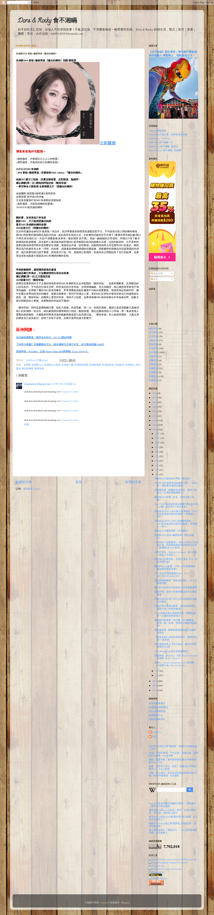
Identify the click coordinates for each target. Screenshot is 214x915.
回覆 (26, 424)
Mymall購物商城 (157, 711)
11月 (157, 438)
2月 (157, 670)
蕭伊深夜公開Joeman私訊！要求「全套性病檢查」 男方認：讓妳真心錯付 (172, 811)
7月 (157, 456)
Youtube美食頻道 (157, 130)
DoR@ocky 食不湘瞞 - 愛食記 (163, 146)
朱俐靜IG (130, 364)
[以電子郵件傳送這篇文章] (61, 360)
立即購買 (108, 143)
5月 (157, 465)
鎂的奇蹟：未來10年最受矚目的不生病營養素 (175, 593)
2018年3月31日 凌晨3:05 (63, 383)
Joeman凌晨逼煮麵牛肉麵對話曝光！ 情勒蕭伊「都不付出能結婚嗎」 (172, 805)
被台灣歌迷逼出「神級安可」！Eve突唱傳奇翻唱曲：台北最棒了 (173, 831)
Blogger (125, 902)
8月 (157, 451)
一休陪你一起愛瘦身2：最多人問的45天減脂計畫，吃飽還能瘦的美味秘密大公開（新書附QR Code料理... (176, 545)
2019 (155, 424)
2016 (155, 685)
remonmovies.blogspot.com (37, 384)
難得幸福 (39, 368)
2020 (155, 420)
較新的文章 (24, 482)
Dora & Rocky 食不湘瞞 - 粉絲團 (165, 150)
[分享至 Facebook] (70, 360)
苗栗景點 (153, 372)
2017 (155, 681)
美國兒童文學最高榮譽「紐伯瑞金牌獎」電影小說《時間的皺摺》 (175, 607)
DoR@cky (157, 732)
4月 (157, 469)
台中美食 (153, 332)
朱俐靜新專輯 (81, 364)
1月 (157, 675)
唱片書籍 (153, 352)
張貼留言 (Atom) (31, 488)
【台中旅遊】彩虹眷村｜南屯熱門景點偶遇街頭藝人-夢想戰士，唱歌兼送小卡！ (173, 53)
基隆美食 (153, 356)
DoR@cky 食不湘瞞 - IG (161, 142)
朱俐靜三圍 (67, 364)
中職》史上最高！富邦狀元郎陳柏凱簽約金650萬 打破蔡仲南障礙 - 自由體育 (173, 774)
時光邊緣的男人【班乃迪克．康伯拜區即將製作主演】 (175, 645)
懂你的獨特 (27, 368)
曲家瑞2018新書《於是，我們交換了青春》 (174, 498)
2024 (155, 402)
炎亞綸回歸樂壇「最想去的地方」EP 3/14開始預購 (44, 337)
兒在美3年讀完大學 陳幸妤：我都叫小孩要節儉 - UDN (173, 747)
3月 (157, 474)
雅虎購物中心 (156, 715)
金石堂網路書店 (157, 703)
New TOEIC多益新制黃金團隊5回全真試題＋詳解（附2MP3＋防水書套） (176, 505)
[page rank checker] (158, 878)
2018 (155, 429)
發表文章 (158, 273)
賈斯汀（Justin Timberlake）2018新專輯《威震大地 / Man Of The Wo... (174, 664)
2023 (155, 406)
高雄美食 (153, 380)
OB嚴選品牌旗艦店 (158, 707)
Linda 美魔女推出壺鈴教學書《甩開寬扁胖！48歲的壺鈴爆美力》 (174, 614)
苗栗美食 (153, 376)
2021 (155, 415)
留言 (155, 279)
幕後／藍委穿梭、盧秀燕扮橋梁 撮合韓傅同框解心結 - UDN (172, 761)
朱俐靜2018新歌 (52, 364)
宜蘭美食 (153, 360)
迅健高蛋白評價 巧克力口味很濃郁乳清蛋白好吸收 (175, 600)
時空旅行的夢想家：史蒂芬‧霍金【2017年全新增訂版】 (175, 560)
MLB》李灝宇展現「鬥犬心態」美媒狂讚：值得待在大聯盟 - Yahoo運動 (173, 754)
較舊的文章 (133, 482)
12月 (157, 433)
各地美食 (153, 348)
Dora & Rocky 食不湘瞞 (47, 21)
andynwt (105, 902)
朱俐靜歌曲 (108, 364)
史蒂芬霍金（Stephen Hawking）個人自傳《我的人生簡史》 (175, 553)
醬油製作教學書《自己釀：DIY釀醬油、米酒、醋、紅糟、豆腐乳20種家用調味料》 (175, 623)
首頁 (78, 482)
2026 (155, 393)
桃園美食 (153, 368)
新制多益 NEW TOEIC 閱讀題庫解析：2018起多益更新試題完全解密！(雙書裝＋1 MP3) (176, 523)
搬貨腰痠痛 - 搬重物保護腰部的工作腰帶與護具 (175, 631)
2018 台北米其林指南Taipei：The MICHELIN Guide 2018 (171, 574)
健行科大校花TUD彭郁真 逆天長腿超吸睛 (175, 587)
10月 (157, 442)
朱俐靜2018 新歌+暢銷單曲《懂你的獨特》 (174, 536)
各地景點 (153, 344)
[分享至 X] (67, 360)
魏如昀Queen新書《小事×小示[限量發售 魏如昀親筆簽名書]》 (174, 567)
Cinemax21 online (69, 391)
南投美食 (153, 328)
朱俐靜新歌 (95, 364)
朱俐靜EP (119, 364)
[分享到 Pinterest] (74, 360)
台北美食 (153, 336)
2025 (155, 397)
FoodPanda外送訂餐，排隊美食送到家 (168, 134)
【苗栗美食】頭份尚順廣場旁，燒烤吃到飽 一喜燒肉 (175, 638)
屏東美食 (153, 364)
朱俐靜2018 (37, 364)
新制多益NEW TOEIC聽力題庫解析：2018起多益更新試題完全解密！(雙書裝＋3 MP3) (175, 514)
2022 (155, 411)
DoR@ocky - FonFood (159, 138)
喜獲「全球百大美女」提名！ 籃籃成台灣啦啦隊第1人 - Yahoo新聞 (172, 767)
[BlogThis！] (64, 360)
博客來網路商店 (157, 719)
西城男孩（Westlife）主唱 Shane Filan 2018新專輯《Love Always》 (52, 351)
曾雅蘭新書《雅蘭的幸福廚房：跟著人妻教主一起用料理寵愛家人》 (175, 491)
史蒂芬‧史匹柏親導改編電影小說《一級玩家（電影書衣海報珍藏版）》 (175, 484)
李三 (154, 736)
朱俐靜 (27, 364)
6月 (157, 460)
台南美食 (153, 340)
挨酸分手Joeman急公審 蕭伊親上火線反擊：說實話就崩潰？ (172, 825)
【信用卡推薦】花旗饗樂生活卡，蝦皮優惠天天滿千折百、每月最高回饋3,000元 (60, 344)
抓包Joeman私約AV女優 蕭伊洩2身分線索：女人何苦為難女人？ (173, 818)
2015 (155, 690)
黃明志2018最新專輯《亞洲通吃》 (172, 530)
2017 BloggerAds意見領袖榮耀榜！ (172, 651)
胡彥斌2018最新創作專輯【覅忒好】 (173, 478)
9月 (157, 447)
